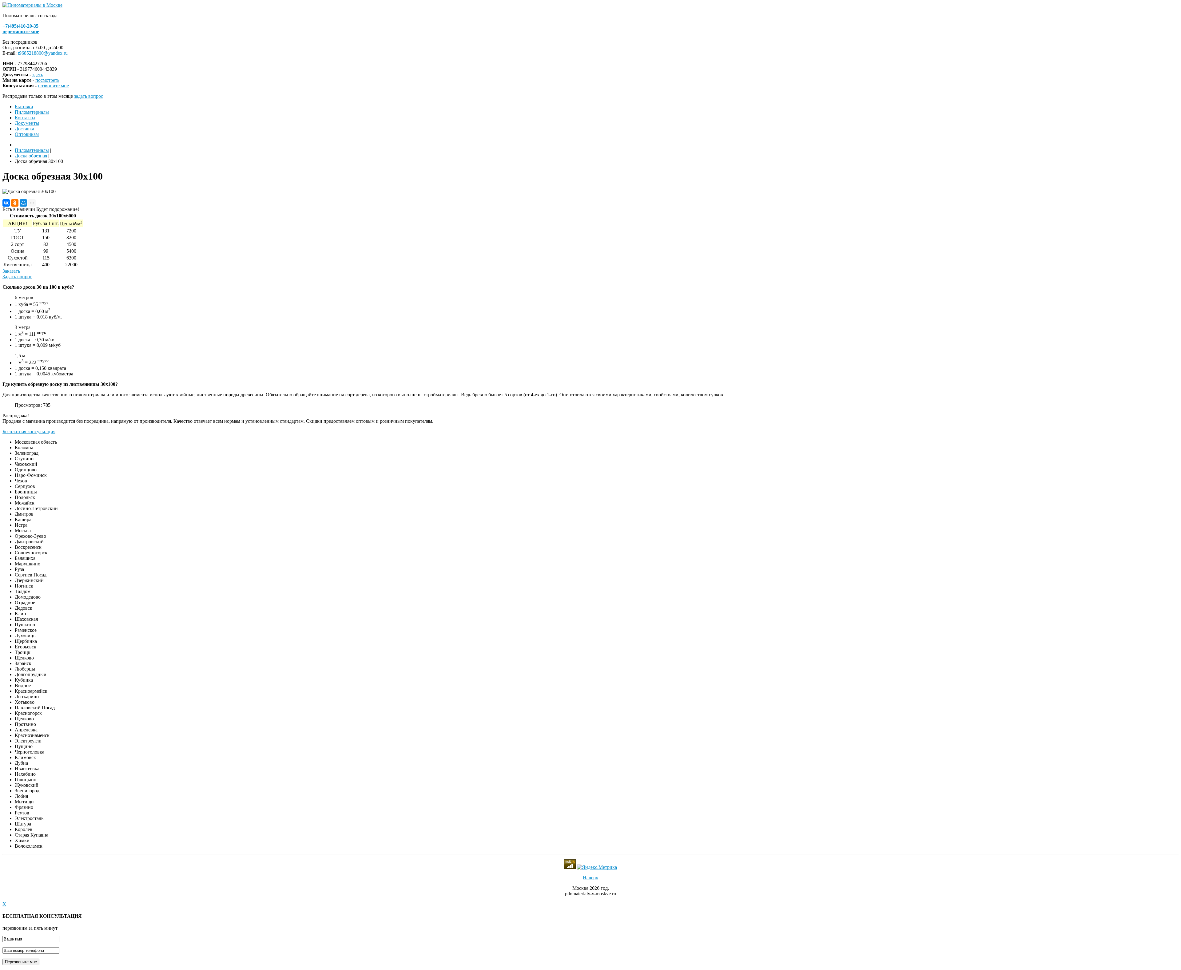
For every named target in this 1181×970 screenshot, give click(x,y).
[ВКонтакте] (6, 203)
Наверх (590, 877)
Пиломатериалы (32, 112)
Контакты (25, 117)
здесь (37, 74)
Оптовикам (27, 134)
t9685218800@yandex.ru (43, 53)
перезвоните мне (20, 31)
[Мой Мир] (23, 203)
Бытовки (24, 106)
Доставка (24, 128)
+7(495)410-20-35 (20, 26)
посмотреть (47, 80)
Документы (27, 123)
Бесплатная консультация (28, 431)
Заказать (11, 271)
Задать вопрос (17, 276)
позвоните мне (53, 85)
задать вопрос (88, 96)
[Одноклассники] (14, 203)
